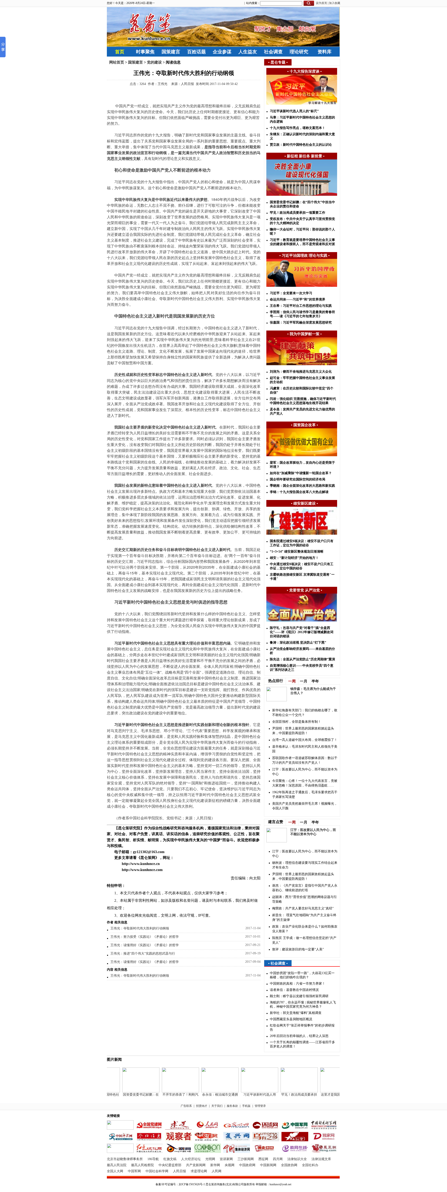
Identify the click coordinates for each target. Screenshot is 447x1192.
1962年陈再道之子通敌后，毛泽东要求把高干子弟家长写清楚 (304, 794)
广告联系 (186, 1106)
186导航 (153, 1159)
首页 (119, 51)
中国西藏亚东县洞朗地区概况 (291, 1019)
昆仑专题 (278, 62)
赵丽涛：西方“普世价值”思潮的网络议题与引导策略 (304, 899)
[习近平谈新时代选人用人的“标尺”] (249, 1091)
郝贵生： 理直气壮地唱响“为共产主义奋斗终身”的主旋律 (304, 917)
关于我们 (217, 1106)
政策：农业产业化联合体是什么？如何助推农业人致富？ (304, 929)
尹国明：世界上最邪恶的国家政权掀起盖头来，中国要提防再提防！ (303, 731)
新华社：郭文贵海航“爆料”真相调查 (296, 1013)
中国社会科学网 (157, 1171)
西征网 (263, 1159)
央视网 (229, 1165)
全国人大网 (115, 1171)
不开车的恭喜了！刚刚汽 (170, 1094)
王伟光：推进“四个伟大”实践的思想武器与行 (142, 953)
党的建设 (154, 62)
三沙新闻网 (245, 1159)
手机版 (246, 1106)
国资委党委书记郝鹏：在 (131, 1094)
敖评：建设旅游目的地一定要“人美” (298, 949)
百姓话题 (196, 51)
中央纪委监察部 (170, 1165)
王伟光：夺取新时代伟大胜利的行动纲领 (139, 928)
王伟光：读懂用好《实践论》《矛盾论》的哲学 (144, 945)
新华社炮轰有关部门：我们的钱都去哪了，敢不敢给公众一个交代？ (304, 713)
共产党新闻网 (196, 1165)
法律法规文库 (321, 1159)
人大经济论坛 (191, 1159)
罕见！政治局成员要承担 (289, 1094)
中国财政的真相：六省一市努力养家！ (297, 983)
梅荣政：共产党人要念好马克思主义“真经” (303, 908)
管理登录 (260, 1106)
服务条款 (232, 1106)
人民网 (216, 1171)
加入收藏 (334, 3)
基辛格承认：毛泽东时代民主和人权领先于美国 (304, 749)
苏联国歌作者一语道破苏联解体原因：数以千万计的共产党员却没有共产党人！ (304, 760)
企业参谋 (222, 51)
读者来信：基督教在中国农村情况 (294, 990)
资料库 (325, 51)
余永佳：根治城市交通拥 (210, 1094)
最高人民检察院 (142, 1165)
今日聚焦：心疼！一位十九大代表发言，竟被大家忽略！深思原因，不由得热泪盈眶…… (304, 783)
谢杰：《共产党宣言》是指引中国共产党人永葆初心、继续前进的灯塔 (304, 888)
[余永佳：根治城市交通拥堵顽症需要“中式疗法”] (209, 1091)
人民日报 (179, 1171)
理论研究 (299, 51)
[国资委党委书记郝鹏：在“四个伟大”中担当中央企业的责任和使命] (130, 1091)
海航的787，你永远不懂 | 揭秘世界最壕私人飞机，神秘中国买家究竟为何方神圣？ (303, 1004)
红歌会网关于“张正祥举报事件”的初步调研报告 (302, 1027)
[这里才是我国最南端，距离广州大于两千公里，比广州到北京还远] (328, 1091)
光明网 (210, 1159)
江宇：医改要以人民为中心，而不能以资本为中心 (304, 772)
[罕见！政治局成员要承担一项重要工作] (289, 1091)
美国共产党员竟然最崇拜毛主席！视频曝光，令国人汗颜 (304, 806)
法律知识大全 (297, 1159)
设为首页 (321, 3)
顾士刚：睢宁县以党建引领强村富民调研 (299, 996)
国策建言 (171, 51)
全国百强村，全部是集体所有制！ (296, 721)
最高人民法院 (116, 1165)
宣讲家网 (226, 1159)
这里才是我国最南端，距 (328, 1094)
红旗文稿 (169, 1159)
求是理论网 (199, 1171)
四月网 (278, 1159)
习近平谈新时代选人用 (249, 1094)
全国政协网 (289, 1165)
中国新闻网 (268, 1165)
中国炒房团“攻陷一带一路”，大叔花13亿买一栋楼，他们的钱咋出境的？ (302, 975)
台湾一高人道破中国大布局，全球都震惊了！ (304, 740)
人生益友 (247, 51)
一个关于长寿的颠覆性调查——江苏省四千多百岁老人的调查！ (302, 1044)
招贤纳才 (201, 1106)
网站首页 (116, 62)
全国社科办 (310, 1165)
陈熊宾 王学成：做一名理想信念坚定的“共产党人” (304, 940)
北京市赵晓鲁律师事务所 (125, 1159)
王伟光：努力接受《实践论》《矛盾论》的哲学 (144, 937)
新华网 (215, 1165)
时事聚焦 (145, 51)
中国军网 (134, 1171)
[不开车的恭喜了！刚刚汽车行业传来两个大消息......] (170, 1091)
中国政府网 (247, 1165)
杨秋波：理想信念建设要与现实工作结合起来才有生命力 (304, 865)
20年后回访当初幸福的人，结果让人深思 (299, 1036)
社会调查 (273, 51)
